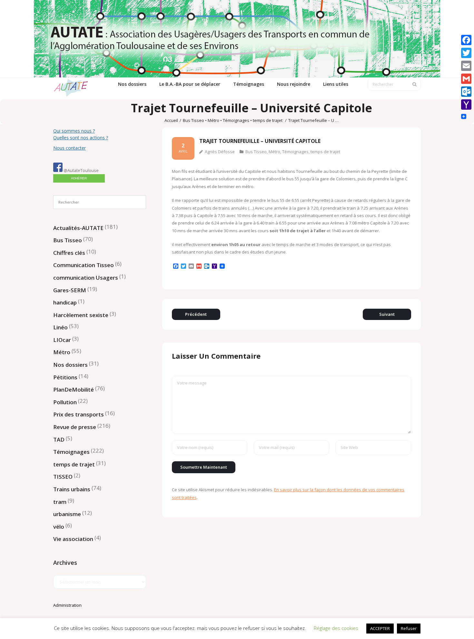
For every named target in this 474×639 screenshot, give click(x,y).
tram (59, 501)
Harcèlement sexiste (80, 315)
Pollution (65, 402)
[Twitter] (466, 52)
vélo (58, 526)
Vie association (73, 539)
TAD (58, 439)
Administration (67, 605)
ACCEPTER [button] (380, 628)
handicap (65, 302)
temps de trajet (267, 120)
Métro (213, 120)
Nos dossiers (70, 364)
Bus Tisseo (193, 120)
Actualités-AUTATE (78, 228)
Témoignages (236, 120)
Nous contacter (69, 148)
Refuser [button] (409, 628)
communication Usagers (85, 277)
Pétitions (65, 377)
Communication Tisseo (83, 265)
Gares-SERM (69, 290)
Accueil (171, 120)
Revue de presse (74, 427)
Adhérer (79, 178)
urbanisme (67, 514)
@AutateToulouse (81, 170)
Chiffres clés (69, 252)
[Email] (466, 65)
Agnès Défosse (220, 152)
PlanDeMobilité (73, 389)
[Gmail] (466, 78)
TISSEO (63, 476)
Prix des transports (78, 414)
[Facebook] (466, 40)
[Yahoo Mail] (466, 104)
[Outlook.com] (466, 91)
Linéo (60, 327)
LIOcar (62, 340)
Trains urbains (71, 489)
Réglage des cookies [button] (336, 628)
